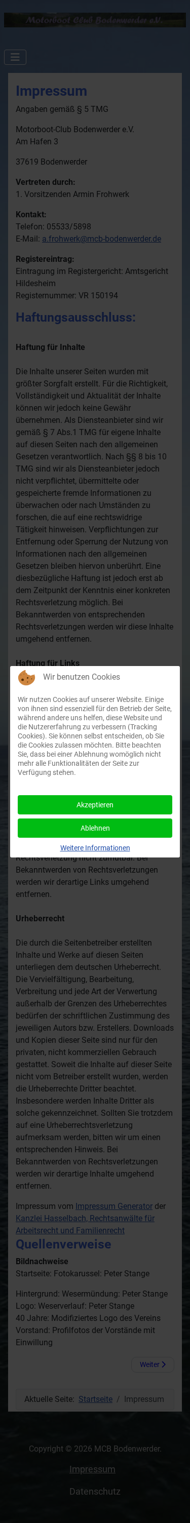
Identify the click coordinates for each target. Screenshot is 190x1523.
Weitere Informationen (95, 848)
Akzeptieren (95, 805)
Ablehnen (95, 828)
